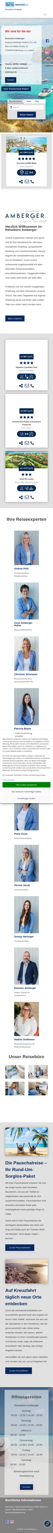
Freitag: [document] (26, 1450)
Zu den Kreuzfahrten (18, 1371)
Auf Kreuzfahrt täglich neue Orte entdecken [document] (23, 1297)
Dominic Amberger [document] (25, 988)
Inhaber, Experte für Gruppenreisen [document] (22, 994)
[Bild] (26, 548)
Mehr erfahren (15, 319)
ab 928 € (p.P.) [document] (26, 411)
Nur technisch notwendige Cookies (26, 791)
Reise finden (26, 115)
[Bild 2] (38, 1078)
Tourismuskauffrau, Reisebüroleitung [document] (21, 574)
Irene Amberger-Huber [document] (23, 624)
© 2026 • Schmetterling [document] (26, 1529)
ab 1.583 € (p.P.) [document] (26, 152)
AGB (30, 1510)
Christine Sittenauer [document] (26, 674)
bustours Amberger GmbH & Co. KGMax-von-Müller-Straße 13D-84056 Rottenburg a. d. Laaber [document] (20, 44)
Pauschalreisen (15, 101)
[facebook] (47, 42)
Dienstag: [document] (26, 1420)
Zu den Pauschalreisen (19, 1248)
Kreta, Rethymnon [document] (26, 166)
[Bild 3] (15, 1095)
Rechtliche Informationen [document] (23, 1500)
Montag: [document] (26, 1410)
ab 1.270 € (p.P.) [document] (26, 468)
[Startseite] (26, 223)
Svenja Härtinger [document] (24, 936)
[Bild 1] (15, 1078)
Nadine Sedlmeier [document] (24, 1039)
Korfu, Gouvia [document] (26, 428)
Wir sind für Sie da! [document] (18, 31)
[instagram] (47, 52)
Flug (37, 101)
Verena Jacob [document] (22, 885)
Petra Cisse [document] (21, 833)
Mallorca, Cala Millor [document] (26, 371)
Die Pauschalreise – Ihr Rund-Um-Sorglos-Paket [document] (26, 1169)
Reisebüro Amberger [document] (26, 1405)
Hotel (29, 101)
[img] (22, 172)
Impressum (9, 1507)
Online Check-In (40, 1507)
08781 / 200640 (20, 64)
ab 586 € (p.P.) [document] (26, 357)
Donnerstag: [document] (26, 1440)
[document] (26, 163)
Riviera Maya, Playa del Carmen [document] (26, 482)
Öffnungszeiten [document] (26, 1397)
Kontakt (10, 80)
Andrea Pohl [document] (21, 568)
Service (8, 1510)
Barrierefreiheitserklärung (15, 1513)
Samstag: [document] (26, 1460)
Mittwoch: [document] (26, 1430)
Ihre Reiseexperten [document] (26, 519)
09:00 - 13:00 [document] (26, 1435)
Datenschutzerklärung (24, 1507)
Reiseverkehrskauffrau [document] (23, 630)
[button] (21, 181)
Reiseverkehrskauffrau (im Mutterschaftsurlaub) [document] (24, 1045)
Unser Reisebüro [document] (26, 1056)
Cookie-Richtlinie (8, 780)
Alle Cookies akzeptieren (26, 785)
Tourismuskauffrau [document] (21, 890)
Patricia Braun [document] (22, 728)
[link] (26, 161)
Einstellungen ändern (26, 798)
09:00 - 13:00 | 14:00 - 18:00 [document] (26, 1415)
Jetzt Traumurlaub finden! (16, 89)
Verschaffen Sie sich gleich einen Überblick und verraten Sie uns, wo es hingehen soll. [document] (26, 1359)
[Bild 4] (38, 1095)
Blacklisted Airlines (20, 1510)
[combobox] (27, 107)
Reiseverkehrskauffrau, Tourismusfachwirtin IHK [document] (23, 680)
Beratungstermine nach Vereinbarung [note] (26, 1473)
